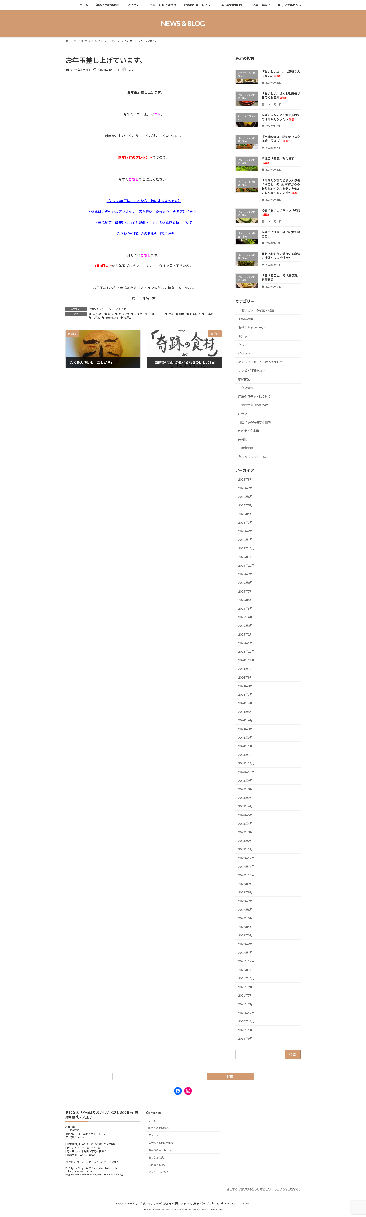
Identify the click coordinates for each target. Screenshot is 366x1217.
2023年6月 (245, 806)
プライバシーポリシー (287, 1189)
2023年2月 (245, 840)
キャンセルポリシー (159, 1172)
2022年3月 (245, 935)
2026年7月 (245, 488)
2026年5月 (245, 505)
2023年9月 (245, 780)
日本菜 (209, 314)
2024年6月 (245, 703)
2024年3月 (245, 729)
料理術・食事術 (248, 431)
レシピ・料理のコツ (251, 370)
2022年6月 (245, 909)
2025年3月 (245, 625)
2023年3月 (245, 832)
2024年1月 (245, 746)
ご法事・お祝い (157, 1165)
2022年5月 (245, 918)
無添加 (96, 317)
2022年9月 (245, 883)
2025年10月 (246, 565)
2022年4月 (245, 926)
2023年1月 (245, 849)
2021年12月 (246, 961)
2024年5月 (245, 711)
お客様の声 (245, 319)
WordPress (164, 1209)
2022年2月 (245, 944)
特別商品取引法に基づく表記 (255, 1189)
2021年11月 (246, 969)
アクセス (153, 1135)
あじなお (97, 314)
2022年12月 (246, 858)
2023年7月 (245, 797)
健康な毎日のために (254, 405)
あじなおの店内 (157, 1157)
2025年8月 (245, 582)
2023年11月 (246, 763)
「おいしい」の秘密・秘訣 (256, 310)
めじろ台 (124, 314)
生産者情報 (245, 448)
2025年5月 (245, 608)
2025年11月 (246, 557)
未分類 (242, 439)
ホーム (152, 1120)
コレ (157, 114)
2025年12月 (246, 548)
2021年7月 (245, 995)
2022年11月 (246, 866)
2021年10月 (246, 978)
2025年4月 (245, 617)
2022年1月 (245, 952)
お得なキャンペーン (100, 309)
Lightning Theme (183, 1209)
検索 (230, 1077)
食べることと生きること (254, 456)
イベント (244, 353)
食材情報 (247, 387)
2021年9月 (245, 987)
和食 (181, 314)
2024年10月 (246, 668)
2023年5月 (245, 815)
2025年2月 (245, 634)
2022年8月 (245, 892)
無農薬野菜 (111, 317)
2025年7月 (245, 591)
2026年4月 (245, 514)
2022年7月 (245, 901)
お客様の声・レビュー (161, 1150)
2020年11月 (246, 1021)
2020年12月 (246, 1012)
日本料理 (195, 314)
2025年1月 (245, 643)
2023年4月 (245, 823)
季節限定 (244, 379)
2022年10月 (246, 875)
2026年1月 (245, 539)
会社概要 (232, 1189)
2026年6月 (245, 496)
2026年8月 (245, 479)
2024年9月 (245, 677)
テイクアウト (142, 314)
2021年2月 (245, 1004)
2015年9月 (245, 1038)
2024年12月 (246, 651)
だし (110, 314)
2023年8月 (245, 789)
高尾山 (128, 317)
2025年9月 (245, 574)
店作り (242, 413)
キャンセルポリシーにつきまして (260, 362)
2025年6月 (245, 600)
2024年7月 (245, 694)
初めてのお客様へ (158, 1128)
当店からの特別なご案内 (254, 422)
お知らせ (121, 309)
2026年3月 (245, 522)
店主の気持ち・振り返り (254, 396)
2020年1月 (245, 1030)
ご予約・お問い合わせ (161, 1143)
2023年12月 (246, 754)
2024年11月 (246, 660)
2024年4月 (245, 720)
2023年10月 (246, 772)
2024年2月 (245, 737)
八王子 (159, 314)
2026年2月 (245, 531)
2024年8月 (245, 686)
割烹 (171, 314)
